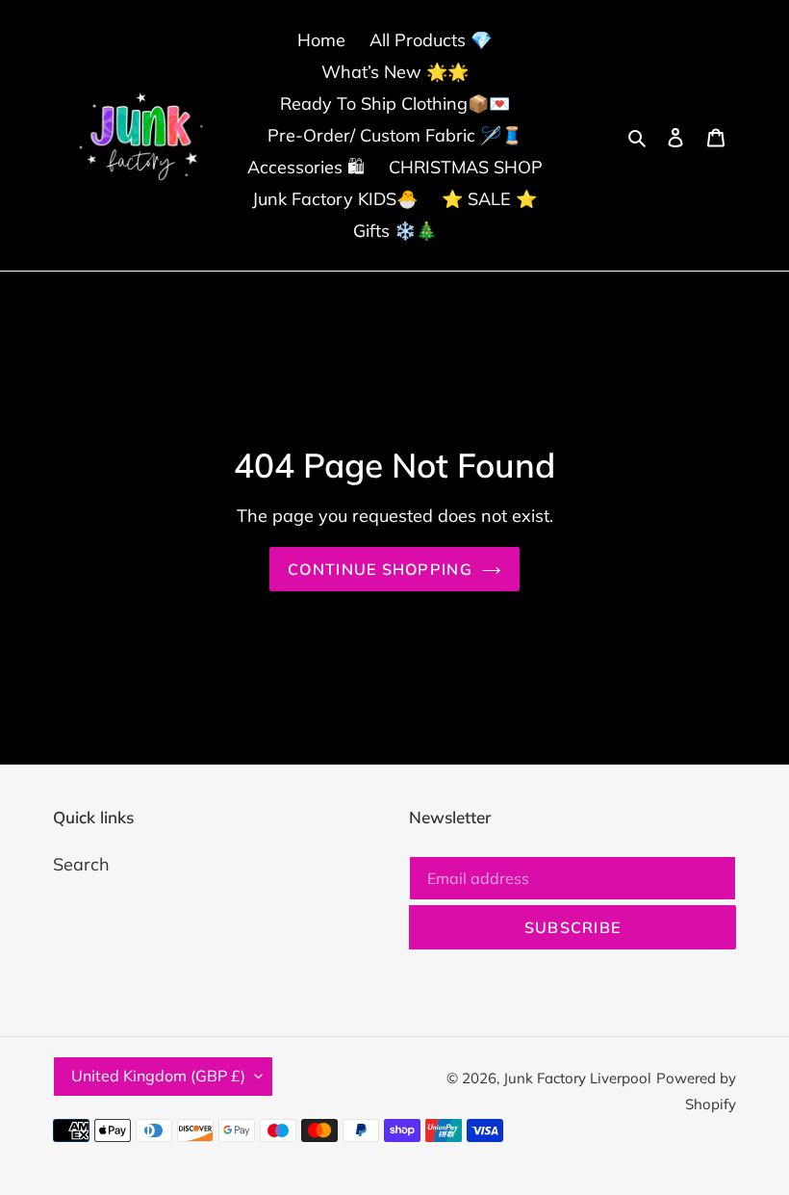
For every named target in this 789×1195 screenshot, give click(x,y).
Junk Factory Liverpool (577, 1078)
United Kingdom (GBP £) (158, 1075)
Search (81, 864)
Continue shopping (380, 569)
